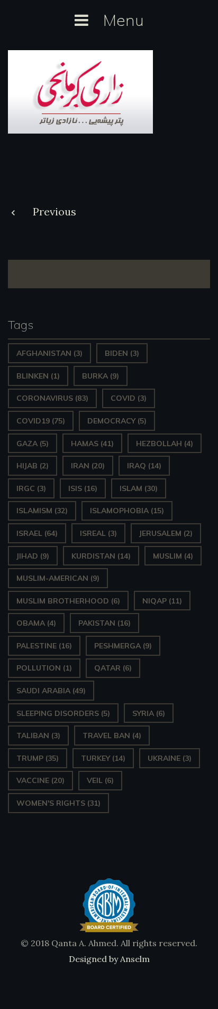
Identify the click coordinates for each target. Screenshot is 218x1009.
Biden (122, 353)
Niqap (162, 601)
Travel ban (112, 735)
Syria (148, 713)
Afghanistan (49, 353)
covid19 (40, 421)
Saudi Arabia (51, 690)
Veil (100, 780)
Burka (100, 376)
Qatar (113, 668)
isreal (98, 533)
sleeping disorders (63, 713)
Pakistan (104, 623)
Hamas (92, 443)
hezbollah (164, 443)
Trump (37, 758)
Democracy (117, 421)
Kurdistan (101, 556)
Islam (139, 488)
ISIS (82, 488)
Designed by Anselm (109, 959)
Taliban (38, 735)
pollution (44, 668)
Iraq (144, 465)
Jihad (32, 556)
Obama (36, 623)
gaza (32, 443)
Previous (54, 211)
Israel (37, 533)
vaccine (40, 780)
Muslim (173, 556)
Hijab (32, 465)
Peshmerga (123, 645)
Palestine (44, 645)
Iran (88, 465)
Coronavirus (52, 398)
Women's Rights (58, 803)
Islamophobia (127, 510)
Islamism (42, 510)
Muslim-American (57, 578)
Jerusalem (166, 533)
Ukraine (170, 758)
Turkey (103, 758)
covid (129, 398)
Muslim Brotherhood (68, 601)
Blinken (38, 376)
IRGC (31, 488)
